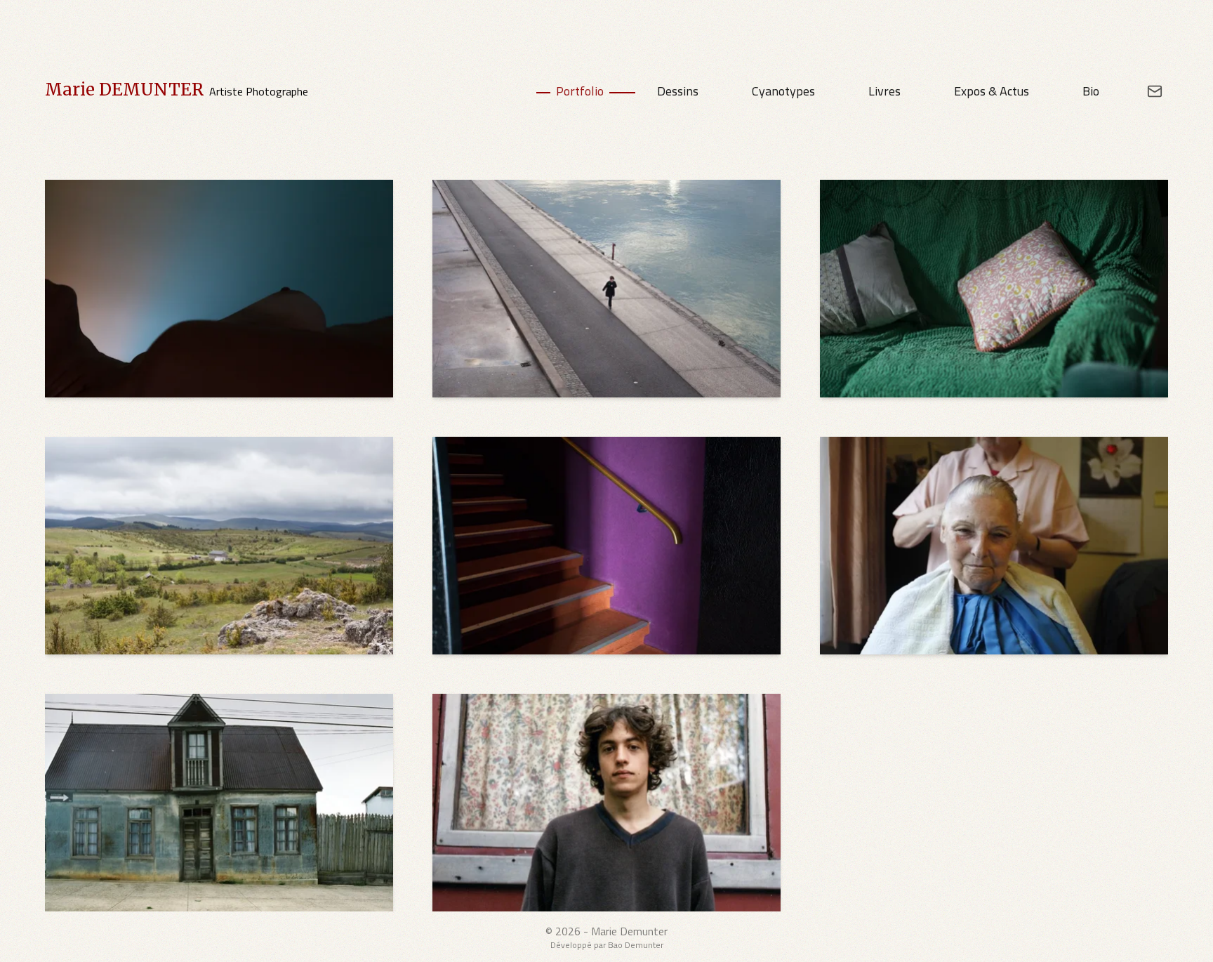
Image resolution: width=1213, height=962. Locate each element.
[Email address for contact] (1144, 91)
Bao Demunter (635, 944)
